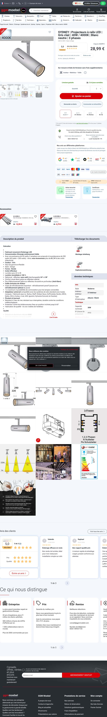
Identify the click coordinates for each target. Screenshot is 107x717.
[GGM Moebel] (10, 10)
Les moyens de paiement (98, 172)
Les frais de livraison (82, 123)
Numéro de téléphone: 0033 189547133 (78, 628)
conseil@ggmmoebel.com (79, 623)
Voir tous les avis (96, 531)
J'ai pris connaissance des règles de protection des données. (35, 670)
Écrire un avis (87, 55)
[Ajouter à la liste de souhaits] (50, 32)
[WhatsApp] (103, 3)
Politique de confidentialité (69, 349)
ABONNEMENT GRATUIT (81, 675)
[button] (67, 583)
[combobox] (40, 10)
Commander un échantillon (92, 104)
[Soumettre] (31, 10)
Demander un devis (70, 104)
